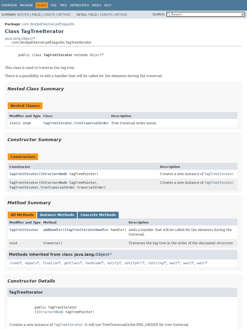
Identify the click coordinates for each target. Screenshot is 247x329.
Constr (49, 14)
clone (14, 263)
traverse (51, 243)
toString (156, 263)
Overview (9, 5)
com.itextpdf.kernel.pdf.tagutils (47, 24)
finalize (50, 263)
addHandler (52, 230)
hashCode (93, 263)
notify (113, 263)
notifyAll (133, 263)
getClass (72, 263)
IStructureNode (53, 174)
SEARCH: (158, 14)
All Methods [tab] (22, 215)
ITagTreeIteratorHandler (86, 230)
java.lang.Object (19, 38)
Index (96, 5)
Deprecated (79, 5)
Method (64, 14)
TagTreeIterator (23, 174)
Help (107, 5)
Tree (63, 5)
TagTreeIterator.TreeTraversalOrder (76, 123)
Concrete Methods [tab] (98, 215)
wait (173, 263)
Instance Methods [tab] (57, 215)
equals (31, 263)
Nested (23, 14)
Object (95, 55)
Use (54, 5)
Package (26, 5)
